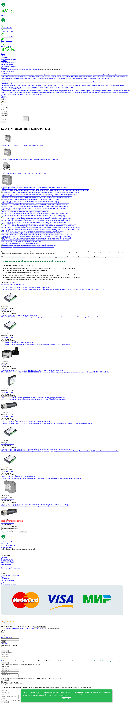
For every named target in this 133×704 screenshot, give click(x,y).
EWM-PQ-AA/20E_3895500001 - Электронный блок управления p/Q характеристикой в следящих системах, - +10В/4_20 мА (42, 478)
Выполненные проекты (8, 59)
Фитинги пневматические (83, 82)
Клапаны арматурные (49, 82)
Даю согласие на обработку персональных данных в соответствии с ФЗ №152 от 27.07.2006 (31, 678)
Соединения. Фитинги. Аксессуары (61, 87)
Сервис (3, 582)
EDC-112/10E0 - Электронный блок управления (17, 343)
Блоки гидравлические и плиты (65, 92)
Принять (66, 699)
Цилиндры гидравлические (41, 76)
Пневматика (5, 80)
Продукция (4, 57)
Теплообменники (6, 78)
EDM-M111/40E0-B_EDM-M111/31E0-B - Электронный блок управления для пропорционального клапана (36, 449)
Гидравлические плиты (24, 76)
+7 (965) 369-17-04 (7, 31)
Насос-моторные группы (82, 91)
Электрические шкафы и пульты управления (24, 94)
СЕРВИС (4, 61)
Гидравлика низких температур (94, 76)
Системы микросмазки (102, 85)
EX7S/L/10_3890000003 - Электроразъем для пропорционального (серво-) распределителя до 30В (33, 398)
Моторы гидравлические (73, 78)
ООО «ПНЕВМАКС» (13, 628)
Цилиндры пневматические (10, 82)
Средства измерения (89, 78)
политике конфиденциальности (59, 695)
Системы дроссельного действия (83, 85)
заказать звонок (6, 46)
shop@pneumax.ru (6, 41)
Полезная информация (8, 66)
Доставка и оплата (7, 64)
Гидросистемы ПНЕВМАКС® (11, 89)
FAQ (2, 571)
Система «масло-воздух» (118, 85)
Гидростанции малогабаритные (116, 76)
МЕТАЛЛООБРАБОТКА (9, 62)
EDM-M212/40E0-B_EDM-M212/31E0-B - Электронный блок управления (25, 421)
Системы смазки (6, 83)
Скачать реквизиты (9, 552)
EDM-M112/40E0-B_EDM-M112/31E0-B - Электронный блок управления (25, 287)
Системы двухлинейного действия (12, 85)
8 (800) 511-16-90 (6, 28)
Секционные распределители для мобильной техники (97, 75)
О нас (3, 55)
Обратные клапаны (121, 75)
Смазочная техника (7, 580)
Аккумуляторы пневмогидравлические (30, 75)
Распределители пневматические (31, 82)
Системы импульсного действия (61, 85)
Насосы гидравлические (9, 75)
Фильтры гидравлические (21, 78)
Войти (3, 15)
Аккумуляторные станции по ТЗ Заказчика (105, 91)
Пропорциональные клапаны (60, 76)
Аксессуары (97, 82)
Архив (110, 78)
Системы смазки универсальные (37, 87)
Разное (41, 94)
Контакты (4, 68)
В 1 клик (11, 310)
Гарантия (4, 96)
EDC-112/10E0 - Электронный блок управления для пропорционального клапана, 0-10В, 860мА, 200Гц (35, 344)
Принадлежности (102, 78)
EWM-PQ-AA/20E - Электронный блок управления (18, 476)
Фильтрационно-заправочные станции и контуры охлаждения (21, 91)
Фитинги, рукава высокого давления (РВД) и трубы (47, 78)
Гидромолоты (11, 92)
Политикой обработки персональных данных (109, 661)
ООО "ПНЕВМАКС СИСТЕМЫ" (33, 628)
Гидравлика (5, 73)
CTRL (36, 626)
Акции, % (4, 98)
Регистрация (5, 643)
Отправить (23, 531)
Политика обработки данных (10, 568)
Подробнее (4, 310)
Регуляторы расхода (77, 76)
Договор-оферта (6, 564)
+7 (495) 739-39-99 (7, 541)
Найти (3, 122)
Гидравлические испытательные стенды (41, 92)
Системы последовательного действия (37, 85)
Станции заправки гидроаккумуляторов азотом (58, 91)
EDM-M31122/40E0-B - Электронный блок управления (19, 315)
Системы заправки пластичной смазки (13, 87)
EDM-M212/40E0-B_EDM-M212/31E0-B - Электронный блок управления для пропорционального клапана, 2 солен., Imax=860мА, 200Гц (46, 423)
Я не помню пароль (7, 637)
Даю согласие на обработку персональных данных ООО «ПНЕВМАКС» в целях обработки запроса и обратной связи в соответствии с (63, 661)
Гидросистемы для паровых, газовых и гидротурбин (93, 92)
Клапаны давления (50, 75)
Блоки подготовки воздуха (66, 82)
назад (2, 286)
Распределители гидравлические (67, 75)
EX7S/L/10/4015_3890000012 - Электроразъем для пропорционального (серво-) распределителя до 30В (35, 504)
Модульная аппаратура (8, 76)
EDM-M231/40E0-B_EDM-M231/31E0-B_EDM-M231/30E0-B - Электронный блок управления (32, 370)
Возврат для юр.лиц (7, 561)
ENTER (43, 626)
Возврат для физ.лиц (8, 562)
